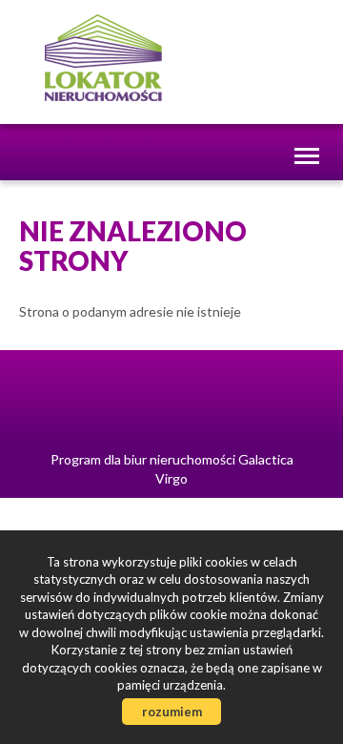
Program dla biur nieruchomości (144, 459)
